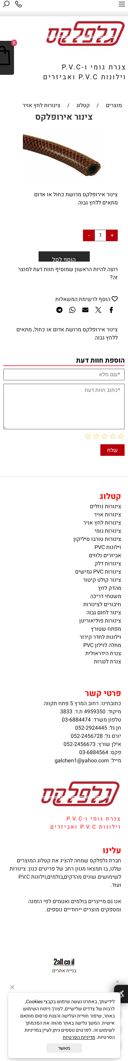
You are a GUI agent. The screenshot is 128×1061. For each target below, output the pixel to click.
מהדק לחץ (109, 588)
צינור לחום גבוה (103, 613)
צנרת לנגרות (107, 662)
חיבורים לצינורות (102, 604)
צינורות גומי (108, 531)
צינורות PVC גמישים (98, 572)
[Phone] (18, 6)
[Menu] (122, 6)
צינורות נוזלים (105, 506)
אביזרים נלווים (105, 555)
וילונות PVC (108, 547)
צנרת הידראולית (103, 653)
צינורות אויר (107, 515)
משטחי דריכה (105, 596)
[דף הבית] (84, 48)
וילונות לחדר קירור (100, 637)
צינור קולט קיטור (102, 580)
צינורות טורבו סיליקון (97, 539)
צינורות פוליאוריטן (100, 621)
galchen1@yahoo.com (82, 761)
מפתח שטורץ (106, 629)
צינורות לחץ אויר (102, 523)
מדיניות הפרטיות (79, 1037)
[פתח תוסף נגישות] (121, 994)
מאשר (64, 1048)
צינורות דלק (108, 564)
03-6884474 (76, 720)
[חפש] (6, 6)
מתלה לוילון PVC (102, 645)
